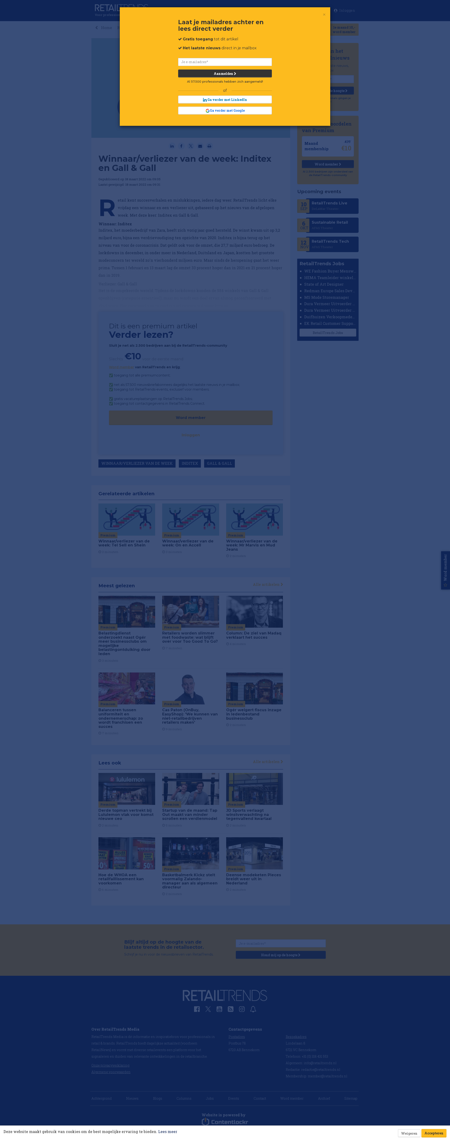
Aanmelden (224, 73)
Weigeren (409, 1133)
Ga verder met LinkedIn (227, 99)
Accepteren (433, 1133)
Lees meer (167, 1131)
